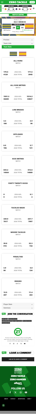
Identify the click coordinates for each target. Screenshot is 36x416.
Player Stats (7, 304)
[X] (21, 344)
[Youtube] (25, 344)
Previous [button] (3, 8)
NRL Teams (4, 319)
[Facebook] (10, 344)
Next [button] (34, 8)
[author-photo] (18, 336)
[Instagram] (14, 344)
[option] (11, 8)
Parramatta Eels (5, 322)
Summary (6, 308)
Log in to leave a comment (18, 359)
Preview (6, 40)
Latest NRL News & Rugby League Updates (11, 320)
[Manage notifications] (3, 405)
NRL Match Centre (27, 320)
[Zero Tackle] (18, 2)
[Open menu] (2, 2)
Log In (32, 2)
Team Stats (7, 47)
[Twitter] (15, 392)
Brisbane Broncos (13, 319)
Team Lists (7, 43)
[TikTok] (18, 344)
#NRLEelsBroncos (27, 30)
